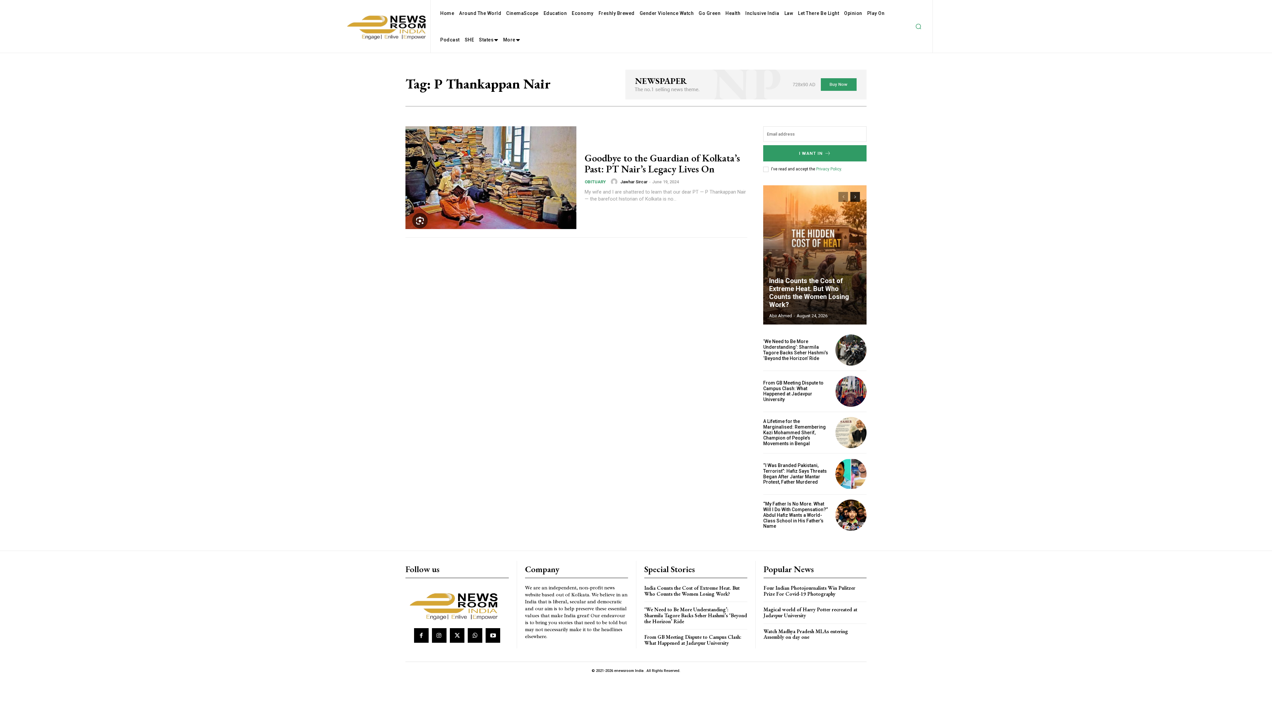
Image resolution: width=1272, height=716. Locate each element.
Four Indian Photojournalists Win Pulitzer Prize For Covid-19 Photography (809, 590)
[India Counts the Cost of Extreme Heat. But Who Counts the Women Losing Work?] (815, 255)
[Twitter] (457, 635)
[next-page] (855, 197)
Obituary (595, 181)
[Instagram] (439, 635)
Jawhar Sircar (634, 181)
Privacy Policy (828, 169)
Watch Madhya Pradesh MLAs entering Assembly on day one (806, 634)
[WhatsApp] (475, 635)
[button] (918, 26)
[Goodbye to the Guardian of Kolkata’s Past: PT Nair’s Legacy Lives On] (490, 177)
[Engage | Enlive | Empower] (456, 605)
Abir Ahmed (780, 315)
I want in (811, 153)
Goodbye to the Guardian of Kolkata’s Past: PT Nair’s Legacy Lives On (662, 163)
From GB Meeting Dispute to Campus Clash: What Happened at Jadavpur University (793, 391)
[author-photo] (615, 181)
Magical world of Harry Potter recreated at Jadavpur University (810, 612)
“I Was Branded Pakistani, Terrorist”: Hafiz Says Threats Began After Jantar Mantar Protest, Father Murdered (795, 474)
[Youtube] (493, 635)
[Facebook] (421, 635)
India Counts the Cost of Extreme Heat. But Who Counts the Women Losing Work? (809, 293)
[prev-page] (843, 197)
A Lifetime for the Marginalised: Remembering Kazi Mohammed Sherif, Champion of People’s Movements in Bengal (794, 432)
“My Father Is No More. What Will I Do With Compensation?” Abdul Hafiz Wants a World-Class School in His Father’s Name (795, 515)
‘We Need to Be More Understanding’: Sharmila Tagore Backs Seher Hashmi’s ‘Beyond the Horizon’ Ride (795, 350)
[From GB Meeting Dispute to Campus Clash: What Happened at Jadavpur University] (851, 391)
